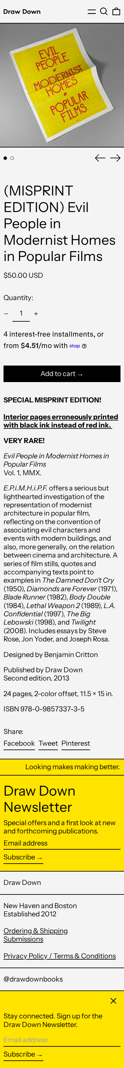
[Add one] (36, 314)
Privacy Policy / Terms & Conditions (59, 956)
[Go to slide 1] (5, 158)
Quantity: (18, 297)
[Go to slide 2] (12, 158)
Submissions (23, 939)
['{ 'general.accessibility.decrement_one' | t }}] (6, 314)
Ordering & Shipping (35, 931)
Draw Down (22, 882)
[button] (104, 11)
